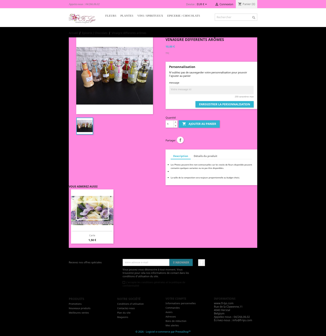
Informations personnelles (181, 303)
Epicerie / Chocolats (183, 15)
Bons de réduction (176, 321)
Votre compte (176, 298)
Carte (92, 235)
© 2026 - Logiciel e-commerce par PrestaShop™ (163, 331)
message (174, 82)
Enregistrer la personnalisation (224, 104)
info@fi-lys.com (242, 320)
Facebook (201, 262)
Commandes (173, 307)
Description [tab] (180, 156)
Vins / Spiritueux (150, 15)
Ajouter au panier (199, 124)
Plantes (126, 15)
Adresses (171, 316)
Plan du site (124, 312)
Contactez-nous (126, 308)
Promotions (75, 303)
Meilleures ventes (79, 312)
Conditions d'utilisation (130, 303)
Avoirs (169, 312)
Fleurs (110, 15)
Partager (180, 140)
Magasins (122, 317)
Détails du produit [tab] (205, 156)
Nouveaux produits (79, 308)
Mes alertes (172, 325)
